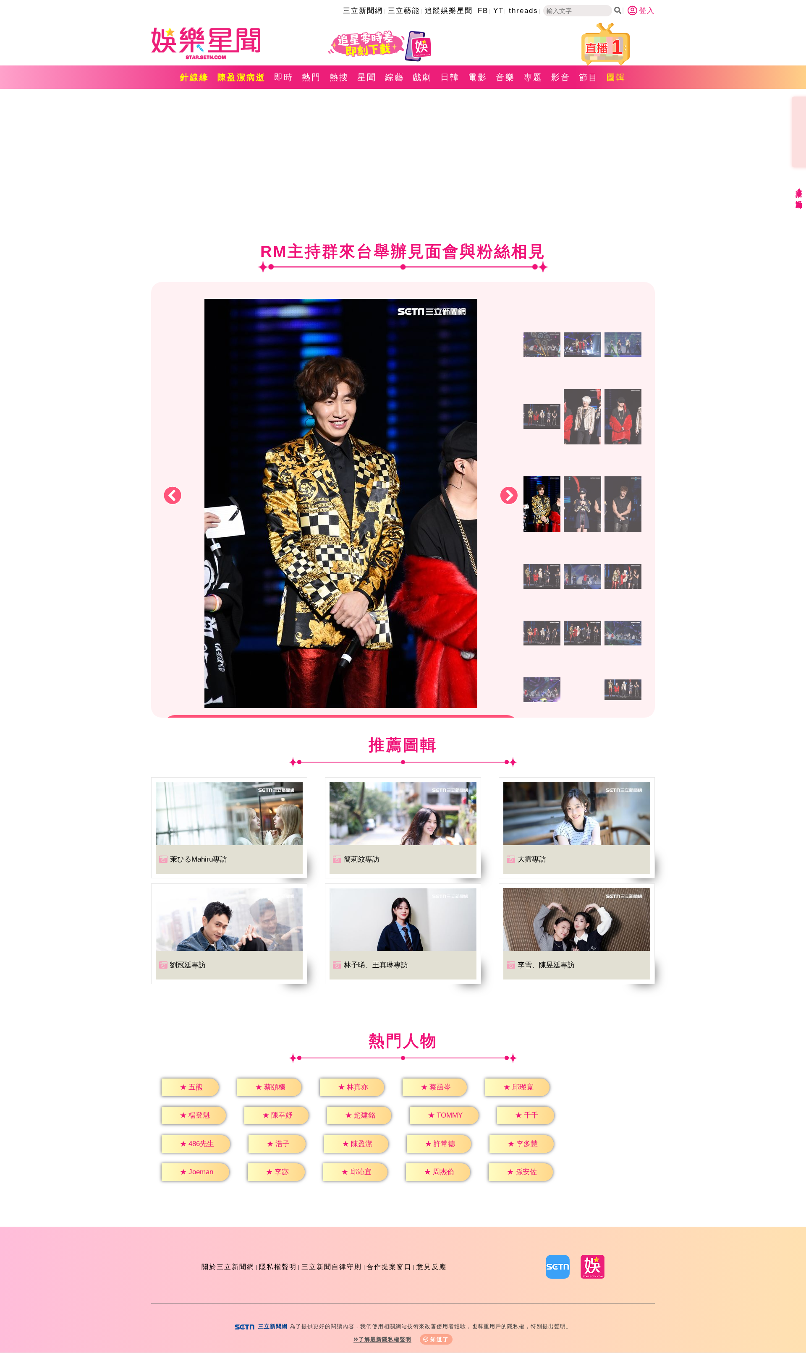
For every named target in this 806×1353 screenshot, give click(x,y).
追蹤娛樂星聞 (449, 11)
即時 (283, 77)
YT (498, 11)
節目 (588, 77)
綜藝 (394, 77)
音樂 (505, 77)
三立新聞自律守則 (331, 1266)
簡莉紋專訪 (361, 859)
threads (523, 11)
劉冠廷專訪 (188, 965)
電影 (477, 77)
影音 (560, 77)
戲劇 (422, 77)
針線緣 (194, 77)
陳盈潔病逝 (241, 77)
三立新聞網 (363, 11)
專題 (533, 77)
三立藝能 (404, 11)
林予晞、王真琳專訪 (376, 965)
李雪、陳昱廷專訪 (546, 965)
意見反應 (431, 1266)
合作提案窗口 (389, 1266)
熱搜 (339, 77)
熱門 (311, 77)
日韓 (450, 77)
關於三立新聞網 (228, 1266)
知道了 (439, 1339)
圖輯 (616, 77)
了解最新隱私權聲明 (385, 1339)
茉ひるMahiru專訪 (198, 859)
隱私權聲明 (278, 1266)
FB (483, 11)
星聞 (367, 77)
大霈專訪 (532, 859)
